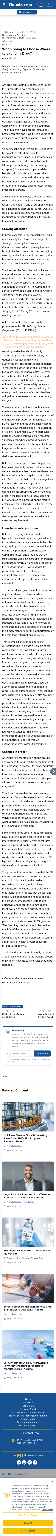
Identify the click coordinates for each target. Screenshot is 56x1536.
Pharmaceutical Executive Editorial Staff (25, 1258)
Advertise (28, 1402)
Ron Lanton (29, 1202)
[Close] (53, 1482)
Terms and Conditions (28, 1422)
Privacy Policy (28, 1418)
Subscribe (41, 1053)
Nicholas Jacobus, (15, 1202)
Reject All (28, 1523)
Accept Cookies (28, 1531)
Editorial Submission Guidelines (28, 1412)
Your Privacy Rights (28, 1425)
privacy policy (10, 1061)
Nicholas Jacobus (14, 1146)
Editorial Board (28, 1409)
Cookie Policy (47, 1509)
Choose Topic (25, 12)
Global (6, 1076)
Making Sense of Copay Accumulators (13, 1015)
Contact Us (28, 1405)
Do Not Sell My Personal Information (28, 1415)
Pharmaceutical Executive (13, 35)
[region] (28, 1507)
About (28, 1399)
